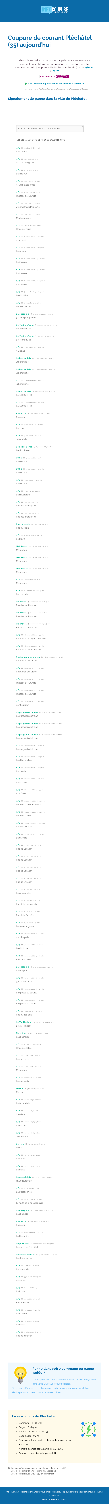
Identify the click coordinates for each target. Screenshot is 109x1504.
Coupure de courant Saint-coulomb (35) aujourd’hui (33, 1471)
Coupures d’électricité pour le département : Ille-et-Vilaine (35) (38, 1468)
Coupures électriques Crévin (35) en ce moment (32, 1474)
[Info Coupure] (54, 11)
